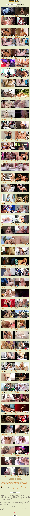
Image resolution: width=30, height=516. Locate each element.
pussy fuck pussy (26, 482)
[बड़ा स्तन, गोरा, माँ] (8, 149)
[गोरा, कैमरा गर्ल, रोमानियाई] (22, 35)
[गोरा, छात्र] (22, 254)
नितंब (2, 245)
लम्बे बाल (20, 161)
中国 (15, 512)
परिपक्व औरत (17, 140)
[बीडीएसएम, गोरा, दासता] (8, 422)
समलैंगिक (3, 98)
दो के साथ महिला (20, 455)
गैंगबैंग (2, 350)
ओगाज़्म (18, 182)
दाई (4, 245)
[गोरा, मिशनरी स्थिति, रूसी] (22, 338)
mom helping (12, 482)
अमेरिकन (5, 476)
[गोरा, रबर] (22, 296)
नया (21, 4)
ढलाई (16, 287)
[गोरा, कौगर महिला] (22, 212)
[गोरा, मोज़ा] (22, 359)
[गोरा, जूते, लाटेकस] (22, 422)
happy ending (24, 483)
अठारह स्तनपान (17, 329)
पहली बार (3, 203)
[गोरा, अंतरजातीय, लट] (22, 233)
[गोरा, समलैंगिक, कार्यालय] (22, 128)
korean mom (27, 487)
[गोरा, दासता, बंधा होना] (22, 14)
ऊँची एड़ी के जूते (3, 161)
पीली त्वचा (3, 434)
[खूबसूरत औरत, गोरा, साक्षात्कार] (8, 254)
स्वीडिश (2, 329)
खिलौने (16, 203)
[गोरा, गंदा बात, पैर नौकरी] (22, 191)
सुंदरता (16, 119)
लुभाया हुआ (20, 350)
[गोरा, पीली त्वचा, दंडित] (22, 46)
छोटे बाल (16, 245)
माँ (18, 392)
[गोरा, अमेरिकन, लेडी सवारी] (8, 401)
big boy (22, 482)
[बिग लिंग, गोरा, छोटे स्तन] (8, 464)
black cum (24, 487)
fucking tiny (8, 482)
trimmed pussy (14, 488)
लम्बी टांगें (3, 224)
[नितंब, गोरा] (8, 380)
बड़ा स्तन (17, 308)
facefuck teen (11, 487)
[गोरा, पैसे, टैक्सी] (8, 317)
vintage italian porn (8, 483)
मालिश (16, 182)
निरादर (6, 37)
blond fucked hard (17, 482)
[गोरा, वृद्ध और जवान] (22, 107)
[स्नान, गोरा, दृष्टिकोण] (22, 443)
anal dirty (2, 483)
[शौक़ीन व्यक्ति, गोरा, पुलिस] (22, 275)
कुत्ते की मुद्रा (17, 161)
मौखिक (16, 392)
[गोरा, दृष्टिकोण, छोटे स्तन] (8, 443)
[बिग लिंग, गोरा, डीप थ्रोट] (8, 233)
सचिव (18, 224)
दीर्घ (23, 4)
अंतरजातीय (17, 455)
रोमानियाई (19, 37)
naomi (2, 487)
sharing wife (4, 482)
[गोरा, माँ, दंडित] (8, 359)
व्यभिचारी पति (3, 37)
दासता (16, 16)
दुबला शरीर (20, 140)
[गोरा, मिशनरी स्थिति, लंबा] (8, 296)
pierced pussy (15, 487)
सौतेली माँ (3, 16)
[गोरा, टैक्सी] (22, 149)
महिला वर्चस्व (3, 140)
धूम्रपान (18, 266)
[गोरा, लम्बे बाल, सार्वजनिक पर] (22, 317)
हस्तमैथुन (5, 119)
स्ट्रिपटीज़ (6, 392)
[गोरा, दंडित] (8, 46)
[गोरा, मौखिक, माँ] (8, 170)
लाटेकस (6, 140)
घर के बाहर (20, 98)
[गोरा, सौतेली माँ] (8, 14)
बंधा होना (18, 16)
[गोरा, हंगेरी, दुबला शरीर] (8, 275)
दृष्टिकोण (18, 287)
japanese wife (6, 487)
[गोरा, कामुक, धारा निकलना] (22, 380)
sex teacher (13, 483)
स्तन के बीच (20, 476)
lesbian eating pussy (18, 483)
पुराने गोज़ (17, 476)
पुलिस (2, 287)
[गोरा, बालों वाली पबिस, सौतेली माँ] (8, 107)
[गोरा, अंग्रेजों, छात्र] (8, 212)
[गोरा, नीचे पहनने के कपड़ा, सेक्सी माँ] (22, 401)
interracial (19, 487)
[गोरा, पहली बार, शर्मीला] (8, 338)
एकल (6, 161)
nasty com (28, 483)
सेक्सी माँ (16, 434)
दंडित (16, 58)
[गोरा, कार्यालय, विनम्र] (8, 128)
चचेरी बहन (17, 350)
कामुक (2, 119)
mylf (17, 488)
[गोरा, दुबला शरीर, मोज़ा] (8, 191)
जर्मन (16, 224)
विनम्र (5, 371)
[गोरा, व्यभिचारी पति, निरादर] (8, 35)
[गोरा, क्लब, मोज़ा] (8, 25)
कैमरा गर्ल (17, 37)
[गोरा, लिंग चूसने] (22, 170)
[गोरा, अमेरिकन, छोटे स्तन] (22, 464)
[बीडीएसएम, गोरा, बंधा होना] (22, 25)
